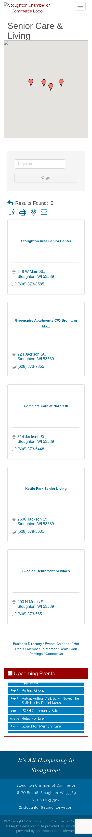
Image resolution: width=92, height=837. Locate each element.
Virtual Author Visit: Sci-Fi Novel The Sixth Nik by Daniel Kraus (50, 698)
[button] (61, 83)
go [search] (48, 177)
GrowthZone (74, 826)
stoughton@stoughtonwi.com (47, 807)
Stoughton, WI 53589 (48, 793)
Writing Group (33, 688)
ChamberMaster (48, 831)
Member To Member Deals (47, 649)
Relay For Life (33, 716)
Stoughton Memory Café (41, 724)
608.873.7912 (48, 800)
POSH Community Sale (40, 708)
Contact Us (54, 654)
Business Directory (27, 644)
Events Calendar (58, 644)
